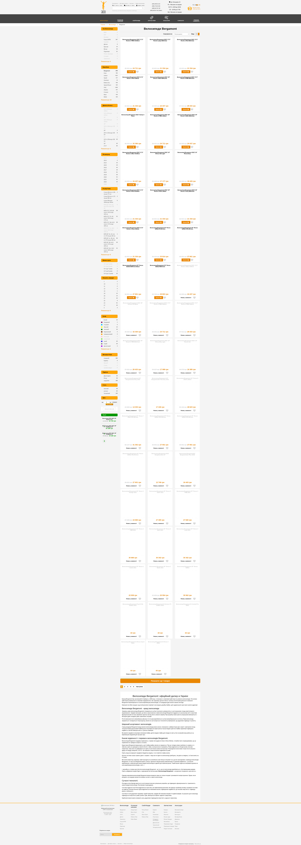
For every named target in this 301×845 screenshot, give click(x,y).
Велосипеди (112, 24)
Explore (133, 814)
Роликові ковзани (134, 806)
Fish (143, 812)
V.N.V (121, 814)
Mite (154, 812)
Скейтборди (146, 805)
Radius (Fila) (134, 816)
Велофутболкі (178, 816)
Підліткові (122, 826)
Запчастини (168, 805)
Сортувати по (167, 34)
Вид (192, 34)
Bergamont (122, 809)
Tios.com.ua (198, 843)
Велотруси (177, 814)
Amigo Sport (134, 809)
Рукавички (177, 824)
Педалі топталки (168, 828)
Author (121, 812)
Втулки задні (167, 816)
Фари (176, 826)
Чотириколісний (157, 827)
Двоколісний (156, 822)
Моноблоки (167, 821)
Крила (176, 821)
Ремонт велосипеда (140, 3)
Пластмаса (155, 816)
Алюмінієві (155, 814)
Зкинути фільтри (109, 409)
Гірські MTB (123, 821)
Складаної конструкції (155, 820)
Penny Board (145, 809)
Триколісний (156, 825)
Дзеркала (177, 819)
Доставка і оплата (124, 3)
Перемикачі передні (169, 826)
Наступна (139, 686)
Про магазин (115, 3)
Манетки (166, 814)
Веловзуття (178, 812)
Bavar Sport (134, 812)
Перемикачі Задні (168, 824)
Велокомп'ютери (179, 809)
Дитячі (121, 816)
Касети (165, 812)
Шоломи (177, 828)
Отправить (117, 834)
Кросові (122, 828)
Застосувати (109, 404)
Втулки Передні (168, 819)
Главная (103, 24)
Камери (166, 809)
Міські (121, 824)
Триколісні (122, 819)
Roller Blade (134, 819)
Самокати (156, 805)
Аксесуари (178, 805)
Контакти (132, 3)
